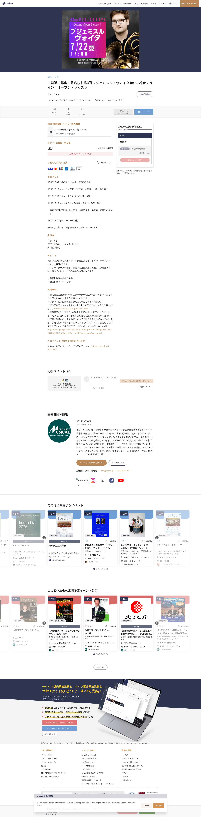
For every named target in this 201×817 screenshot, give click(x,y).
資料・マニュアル (88, 777)
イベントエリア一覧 (48, 762)
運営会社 (125, 773)
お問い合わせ (127, 780)
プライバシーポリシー (130, 759)
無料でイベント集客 (189, 3)
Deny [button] (146, 805)
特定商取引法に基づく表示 (131, 769)
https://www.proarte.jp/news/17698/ (71, 308)
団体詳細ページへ (117, 463)
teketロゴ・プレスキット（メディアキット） (98, 784)
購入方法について (106, 162)
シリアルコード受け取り (50, 777)
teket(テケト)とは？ (89, 755)
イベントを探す (47, 755)
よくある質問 (46, 769)
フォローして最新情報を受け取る (91, 463)
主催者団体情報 (145, 94)
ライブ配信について (89, 769)
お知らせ (125, 777)
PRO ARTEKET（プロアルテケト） (54, 773)
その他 (55, 77)
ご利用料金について (89, 762)
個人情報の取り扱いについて (132, 766)
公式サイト (82, 481)
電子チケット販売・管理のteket (51, 743)
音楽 (49, 77)
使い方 (43, 766)
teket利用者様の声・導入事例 (93, 773)
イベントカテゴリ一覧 (49, 759)
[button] (94, 569)
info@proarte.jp (99, 346)
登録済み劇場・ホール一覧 (91, 780)
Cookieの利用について (130, 762)
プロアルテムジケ (84, 421)
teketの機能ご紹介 (88, 766)
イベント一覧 (68, 743)
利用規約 (125, 755)
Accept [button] (158, 805)
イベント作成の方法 (89, 759)
